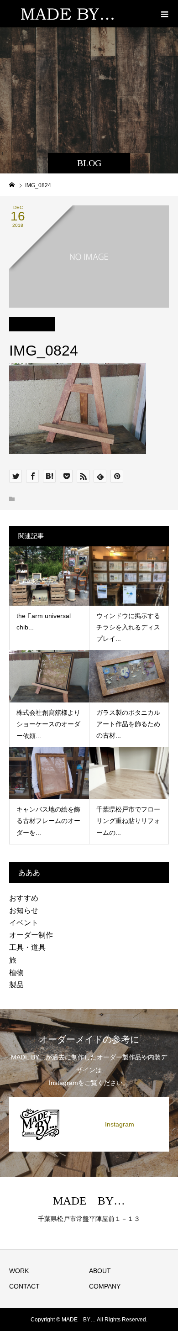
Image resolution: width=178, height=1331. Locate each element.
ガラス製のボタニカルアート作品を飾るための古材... (128, 724)
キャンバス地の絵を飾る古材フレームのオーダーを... (48, 821)
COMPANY (104, 1286)
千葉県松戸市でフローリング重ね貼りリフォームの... (128, 821)
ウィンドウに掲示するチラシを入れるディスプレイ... (128, 627)
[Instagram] (89, 1100)
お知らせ (23, 910)
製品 (16, 985)
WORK (19, 1270)
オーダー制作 (31, 935)
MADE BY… (89, 1201)
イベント (23, 923)
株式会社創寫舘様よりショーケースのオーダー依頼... (48, 724)
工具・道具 (27, 947)
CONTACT (24, 1286)
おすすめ (23, 898)
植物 (16, 972)
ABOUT (100, 1270)
